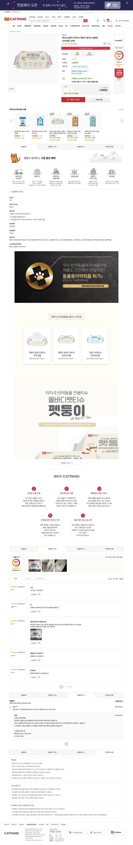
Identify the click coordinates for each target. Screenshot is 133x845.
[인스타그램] (117, 830)
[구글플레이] (77, 830)
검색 (85, 20)
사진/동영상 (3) (40, 578)
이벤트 (59, 17)
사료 (13, 26)
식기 (66, 26)
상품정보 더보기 (65, 463)
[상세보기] (30, 214)
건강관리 (45, 26)
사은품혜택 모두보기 (17, 192)
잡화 (103, 26)
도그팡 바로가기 (15, 12)
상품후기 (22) (52, 147)
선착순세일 (32, 17)
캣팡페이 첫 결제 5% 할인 (80, 71)
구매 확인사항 (109, 147)
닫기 (128, 4)
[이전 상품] (11, 120)
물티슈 (19, 31)
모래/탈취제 (27, 26)
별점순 (121, 579)
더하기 (74, 90)
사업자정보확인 (29, 838)
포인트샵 (118, 26)
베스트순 (115, 579)
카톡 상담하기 (55, 824)
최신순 (110, 579)
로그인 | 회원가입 (124, 21)
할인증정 (40, 17)
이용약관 (21, 824)
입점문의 (63, 824)
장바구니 (109, 20)
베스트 (47, 17)
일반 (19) (28, 578)
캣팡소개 (14, 824)
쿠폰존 (74, 17)
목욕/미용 (53, 26)
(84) (93, 140)
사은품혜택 (67, 17)
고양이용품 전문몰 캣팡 (15, 20)
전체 (15, 578)
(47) (40, 138)
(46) (75, 140)
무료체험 (81, 17)
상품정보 (23, 147)
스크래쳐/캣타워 (75, 26)
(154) (58, 140)
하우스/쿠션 (85, 26)
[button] (77, 73)
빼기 (65, 90)
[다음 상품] (122, 120)
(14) (22, 138)
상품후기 (119, 62)
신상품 (53, 17)
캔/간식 (19, 26)
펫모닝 (64, 35)
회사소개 (6, 824)
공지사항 (41, 824)
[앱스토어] (97, 830)
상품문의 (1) (80, 147)
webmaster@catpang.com (35, 836)
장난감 (61, 26)
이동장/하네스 (95, 26)
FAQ (47, 824)
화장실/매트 (37, 26)
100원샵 (110, 26)
